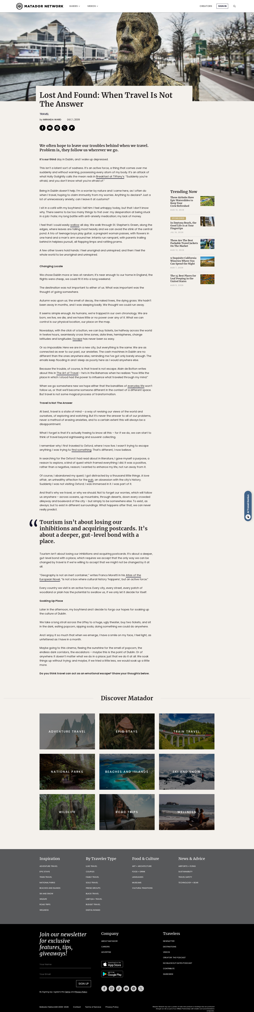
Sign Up (156, 518)
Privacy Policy (145, 525)
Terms (131, 525)
